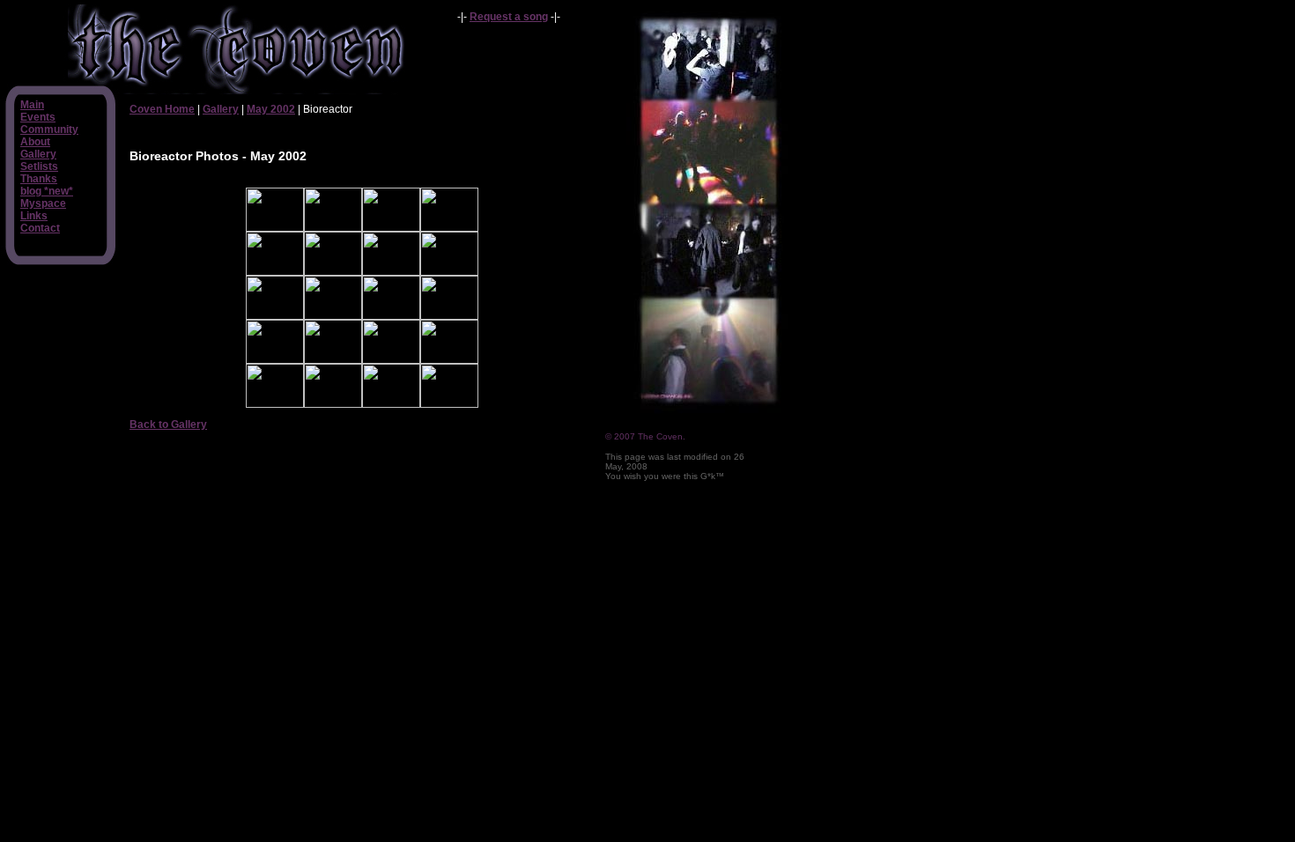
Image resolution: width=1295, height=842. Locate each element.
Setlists (39, 166)
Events (38, 117)
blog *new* (46, 191)
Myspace (43, 203)
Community (49, 129)
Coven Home (162, 109)
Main (32, 105)
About (35, 142)
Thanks (38, 179)
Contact (40, 228)
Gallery (38, 154)
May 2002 (271, 109)
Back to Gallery (168, 424)
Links (34, 216)
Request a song (509, 17)
